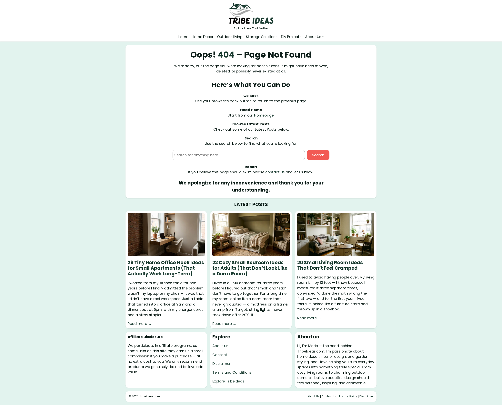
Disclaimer (221, 363)
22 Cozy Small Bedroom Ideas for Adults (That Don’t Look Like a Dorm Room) (249, 268)
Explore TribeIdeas (228, 381)
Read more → (140, 323)
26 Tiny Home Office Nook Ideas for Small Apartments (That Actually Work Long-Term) (166, 268)
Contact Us (329, 396)
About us (220, 345)
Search (318, 155)
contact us (275, 172)
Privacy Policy (348, 396)
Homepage (264, 115)
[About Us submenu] (323, 37)
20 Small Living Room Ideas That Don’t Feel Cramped (330, 265)
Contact (219, 354)
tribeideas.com (150, 396)
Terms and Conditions (232, 372)
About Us (313, 396)
